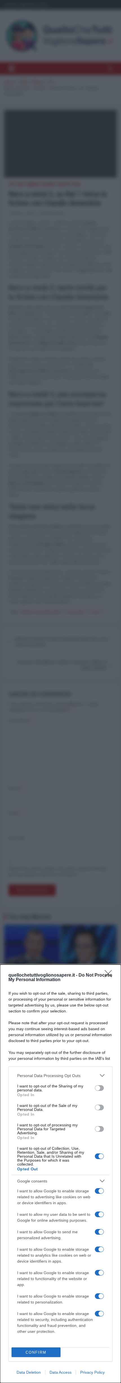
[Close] (110, 975)
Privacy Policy (92, 1372)
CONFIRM (36, 1352)
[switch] (99, 1088)
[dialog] (60, 1173)
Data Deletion (29, 1372)
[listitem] (60, 1075)
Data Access (60, 1372)
